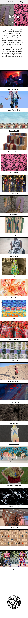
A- (19, 1)
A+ (21, 1)
